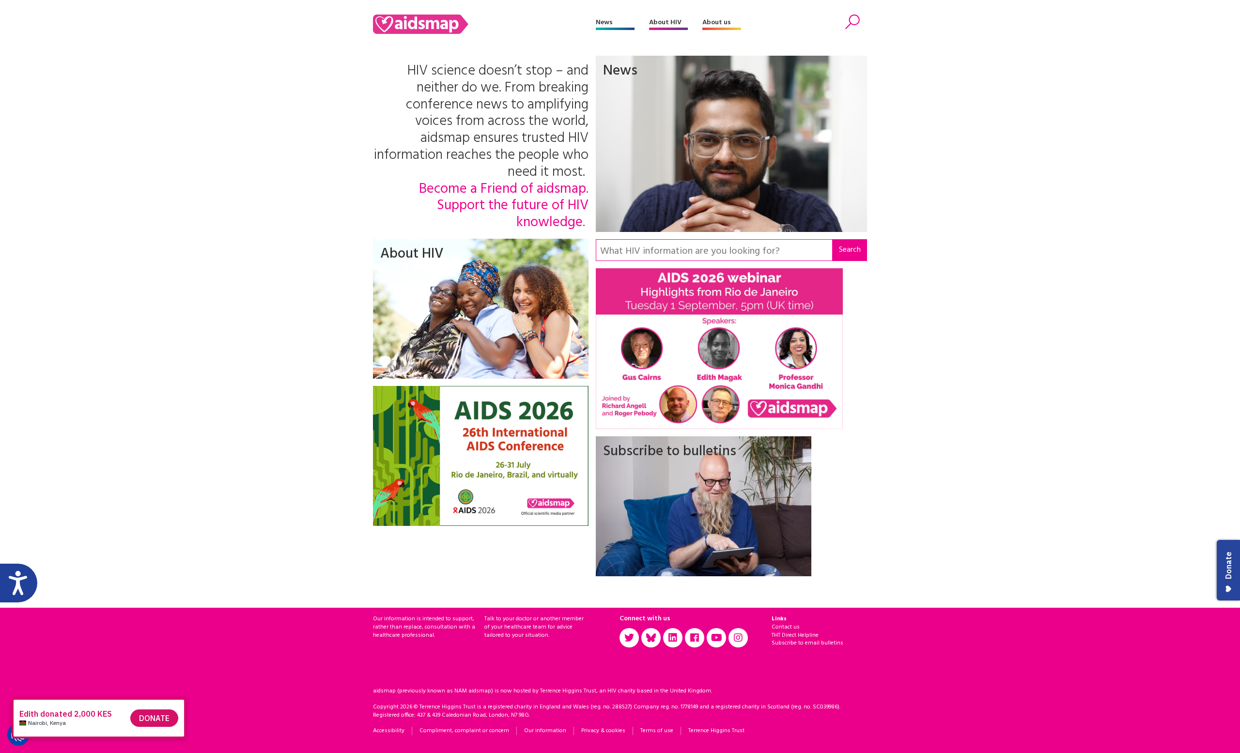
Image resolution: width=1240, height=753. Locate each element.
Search (850, 250)
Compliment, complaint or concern (464, 731)
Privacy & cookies (603, 731)
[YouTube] (716, 637)
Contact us (786, 627)
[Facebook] (694, 637)
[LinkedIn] (672, 637)
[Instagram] (738, 637)
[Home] (484, 24)
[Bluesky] (651, 637)
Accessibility (388, 731)
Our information (545, 731)
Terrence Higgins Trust (716, 731)
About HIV (665, 22)
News (604, 22)
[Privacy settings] (18, 734)
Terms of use (656, 731)
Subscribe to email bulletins (807, 643)
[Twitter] (629, 637)
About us (716, 22)
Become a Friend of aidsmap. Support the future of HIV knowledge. (504, 206)
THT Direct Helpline (795, 635)
